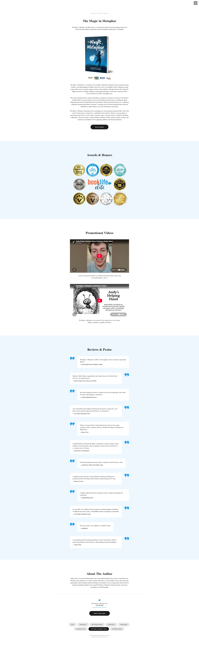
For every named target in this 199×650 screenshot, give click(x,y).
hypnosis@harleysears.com (99, 607)
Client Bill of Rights (117, 629)
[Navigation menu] (195, 3)
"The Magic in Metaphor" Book (99, 629)
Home (72, 624)
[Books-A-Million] (102, 78)
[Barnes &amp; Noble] (96, 78)
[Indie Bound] (108, 78)
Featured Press (111, 624)
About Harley (83, 624)
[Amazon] (90, 78)
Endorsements (123, 624)
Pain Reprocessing (80, 629)
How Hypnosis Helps (97, 624)
